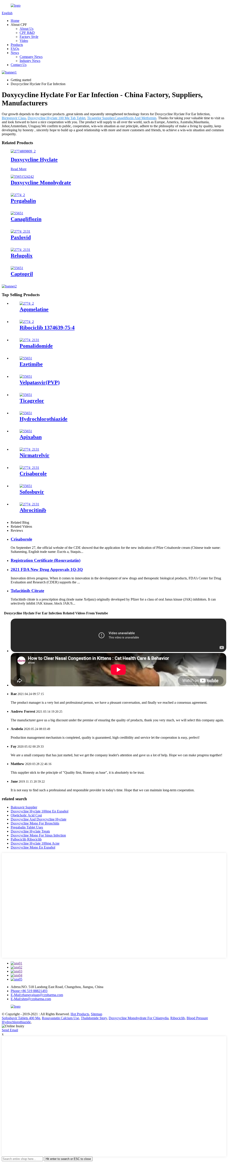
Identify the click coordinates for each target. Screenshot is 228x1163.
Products (17, 45)
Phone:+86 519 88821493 (29, 991)
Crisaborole (33, 473)
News (15, 53)
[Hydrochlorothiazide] (26, 413)
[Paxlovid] (20, 231)
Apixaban (31, 437)
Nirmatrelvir (34, 455)
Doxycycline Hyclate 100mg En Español (39, 811)
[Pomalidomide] (29, 340)
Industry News (30, 61)
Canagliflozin (26, 219)
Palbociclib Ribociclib (26, 839)
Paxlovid (21, 237)
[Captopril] (17, 268)
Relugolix (22, 255)
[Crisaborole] (29, 468)
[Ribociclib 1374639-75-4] (27, 322)
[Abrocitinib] (29, 504)
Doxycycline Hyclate (34, 159)
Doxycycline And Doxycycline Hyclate (38, 819)
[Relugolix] (20, 250)
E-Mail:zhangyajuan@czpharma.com (37, 995)
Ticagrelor (32, 401)
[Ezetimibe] (26, 358)
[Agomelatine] (27, 303)
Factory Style (29, 37)
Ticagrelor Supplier (100, 118)
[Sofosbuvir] (26, 486)
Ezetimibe (31, 364)
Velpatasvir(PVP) (40, 382)
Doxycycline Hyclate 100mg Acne (35, 843)
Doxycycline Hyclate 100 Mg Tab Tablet (56, 118)
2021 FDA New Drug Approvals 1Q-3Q (47, 569)
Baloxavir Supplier (24, 807)
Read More (18, 169)
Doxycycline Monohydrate (41, 182)
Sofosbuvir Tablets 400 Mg (21, 1018)
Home (15, 21)
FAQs (15, 49)
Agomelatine (34, 309)
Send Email (10, 1030)
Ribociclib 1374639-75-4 (47, 327)
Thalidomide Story (94, 1018)
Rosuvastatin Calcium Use (60, 1018)
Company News (31, 57)
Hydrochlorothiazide (43, 419)
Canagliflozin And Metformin (135, 118)
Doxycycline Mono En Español (33, 847)
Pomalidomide (36, 346)
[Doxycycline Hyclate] (23, 151)
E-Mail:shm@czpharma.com (31, 999)
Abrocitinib (33, 510)
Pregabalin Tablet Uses (27, 827)
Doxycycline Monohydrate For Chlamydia (139, 1018)
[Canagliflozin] (17, 213)
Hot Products (80, 1014)
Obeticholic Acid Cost (26, 815)
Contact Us (18, 65)
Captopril (22, 274)
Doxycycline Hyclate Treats (30, 831)
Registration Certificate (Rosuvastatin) (45, 560)
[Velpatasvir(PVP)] (26, 376)
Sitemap (96, 1014)
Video (24, 41)
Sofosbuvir (32, 492)
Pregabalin (23, 201)
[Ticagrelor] (26, 395)
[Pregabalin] (18, 195)
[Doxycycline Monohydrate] (22, 176)
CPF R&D (27, 33)
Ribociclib (177, 1018)
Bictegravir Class (14, 118)
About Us (26, 29)
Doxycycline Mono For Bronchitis (35, 823)
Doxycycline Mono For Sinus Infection (38, 835)
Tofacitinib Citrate (27, 590)
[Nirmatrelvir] (29, 449)
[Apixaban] (26, 431)
